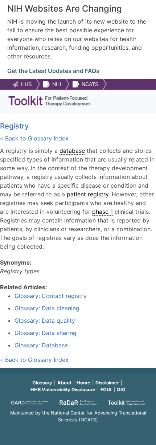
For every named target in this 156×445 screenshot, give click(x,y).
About (64, 382)
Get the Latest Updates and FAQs (53, 70)
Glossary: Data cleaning (47, 308)
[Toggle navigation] (139, 101)
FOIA (106, 389)
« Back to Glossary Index (34, 138)
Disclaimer (107, 382)
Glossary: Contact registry (51, 295)
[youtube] (78, 429)
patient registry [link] (87, 194)
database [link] (72, 150)
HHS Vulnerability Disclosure (62, 389)
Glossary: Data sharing (46, 332)
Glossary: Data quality (45, 320)
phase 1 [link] (102, 211)
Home (83, 382)
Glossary (42, 382)
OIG (121, 389)
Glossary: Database (41, 345)
